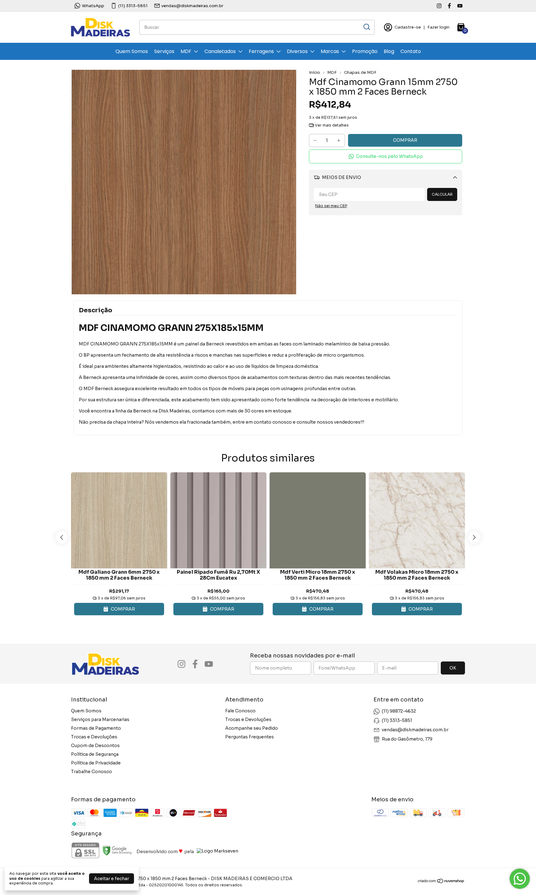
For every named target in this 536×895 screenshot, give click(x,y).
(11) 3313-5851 (133, 5)
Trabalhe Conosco (91, 771)
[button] (385, 156)
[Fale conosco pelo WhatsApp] (520, 879)
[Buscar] (366, 27)
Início (314, 72)
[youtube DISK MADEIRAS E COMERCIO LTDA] (460, 6)
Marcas (330, 51)
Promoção (364, 51)
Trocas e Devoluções (94, 737)
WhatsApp (93, 5)
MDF (186, 51)
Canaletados (220, 51)
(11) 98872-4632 (399, 711)
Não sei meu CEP (331, 205)
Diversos (297, 51)
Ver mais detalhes (331, 125)
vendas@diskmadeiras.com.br (192, 5)
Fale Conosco (240, 711)
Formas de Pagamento (96, 728)
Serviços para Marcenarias (100, 719)
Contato (410, 51)
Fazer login (438, 27)
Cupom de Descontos (95, 745)
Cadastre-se (408, 27)
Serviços (164, 51)
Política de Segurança (94, 754)
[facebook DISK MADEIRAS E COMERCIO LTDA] (449, 6)
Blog (389, 51)
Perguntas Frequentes (249, 737)
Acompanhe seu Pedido (251, 728)
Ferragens (261, 51)
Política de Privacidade (96, 763)
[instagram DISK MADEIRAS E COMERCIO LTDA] (439, 6)
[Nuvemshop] (441, 882)
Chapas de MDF (360, 72)
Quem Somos (131, 51)
